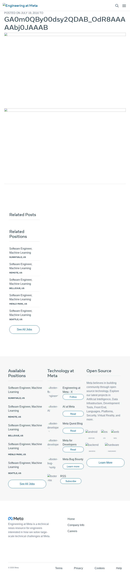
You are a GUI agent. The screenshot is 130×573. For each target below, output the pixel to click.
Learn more (73, 466)
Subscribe (71, 481)
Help (119, 568)
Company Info (76, 525)
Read (73, 413)
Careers (72, 531)
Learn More (105, 462)
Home (71, 519)
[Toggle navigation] (117, 5)
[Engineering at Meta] (20, 5)
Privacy (78, 568)
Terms (58, 568)
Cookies (100, 568)
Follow (73, 397)
